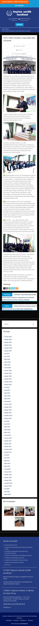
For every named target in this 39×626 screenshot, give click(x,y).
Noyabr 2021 (8, 443)
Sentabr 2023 (8, 382)
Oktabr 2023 (7, 379)
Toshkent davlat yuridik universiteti (14, 562)
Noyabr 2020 (8, 477)
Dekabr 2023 (8, 373)
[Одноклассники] (17, 288)
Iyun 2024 (7, 356)
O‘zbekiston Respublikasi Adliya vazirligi (16, 560)
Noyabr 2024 (8, 342)
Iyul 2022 (6, 421)
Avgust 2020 (8, 486)
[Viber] (7, 288)
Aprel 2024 (7, 362)
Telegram (30, 620)
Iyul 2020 (6, 489)
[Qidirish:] (18, 324)
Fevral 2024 (7, 367)
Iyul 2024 (6, 353)
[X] (4, 288)
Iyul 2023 (6, 387)
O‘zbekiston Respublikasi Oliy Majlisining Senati (18, 555)
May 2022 (7, 427)
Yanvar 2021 (8, 472)
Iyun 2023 (7, 390)
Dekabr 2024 (8, 339)
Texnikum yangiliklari (20, 54)
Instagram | (23, 620)
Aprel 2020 (7, 494)
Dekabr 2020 (8, 474)
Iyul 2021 (6, 455)
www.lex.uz (7, 564)
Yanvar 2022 (8, 438)
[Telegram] (14, 288)
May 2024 (7, 359)
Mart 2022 (7, 432)
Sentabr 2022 (8, 415)
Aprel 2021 (7, 463)
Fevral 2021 (7, 469)
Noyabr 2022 (8, 410)
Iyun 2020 (7, 491)
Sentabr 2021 (8, 449)
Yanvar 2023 (8, 404)
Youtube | (16, 620)
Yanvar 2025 (8, 336)
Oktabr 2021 (7, 446)
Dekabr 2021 (8, 441)
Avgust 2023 (8, 384)
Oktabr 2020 (7, 480)
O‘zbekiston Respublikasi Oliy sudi (14, 557)
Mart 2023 (7, 398)
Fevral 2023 (7, 401)
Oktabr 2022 (7, 412)
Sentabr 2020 (8, 483)
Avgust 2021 (8, 452)
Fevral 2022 (7, 435)
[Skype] (12, 288)
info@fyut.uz (14, 20)
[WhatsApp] (9, 288)
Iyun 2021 (7, 458)
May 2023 (7, 393)
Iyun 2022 (7, 424)
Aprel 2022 (7, 429)
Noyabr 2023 (8, 376)
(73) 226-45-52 (14, 18)
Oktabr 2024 (7, 345)
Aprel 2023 (7, 396)
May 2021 (7, 460)
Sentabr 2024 (8, 348)
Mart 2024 (7, 365)
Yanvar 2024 (8, 370)
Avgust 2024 (8, 351)
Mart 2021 (7, 466)
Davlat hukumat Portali (10, 545)
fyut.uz (20, 50)
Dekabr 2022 (8, 407)
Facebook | (9, 620)
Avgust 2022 (8, 418)
